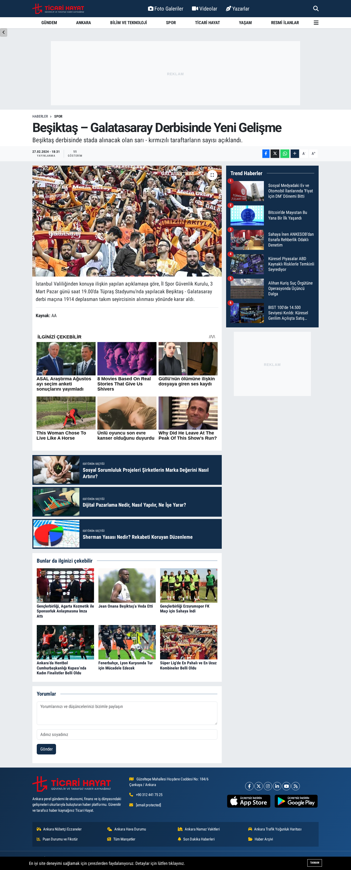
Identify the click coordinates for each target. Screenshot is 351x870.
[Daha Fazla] (295, 153)
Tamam (314, 862)
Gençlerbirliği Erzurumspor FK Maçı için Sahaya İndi (184, 608)
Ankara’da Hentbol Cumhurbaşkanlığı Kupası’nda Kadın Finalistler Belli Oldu (61, 667)
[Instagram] (268, 786)
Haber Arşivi (264, 839)
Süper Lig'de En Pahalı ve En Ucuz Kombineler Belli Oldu (188, 665)
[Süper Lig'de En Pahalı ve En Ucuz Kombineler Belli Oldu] (188, 642)
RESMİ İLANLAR (285, 22)
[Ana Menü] (316, 22)
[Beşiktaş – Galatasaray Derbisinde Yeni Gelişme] (127, 221)
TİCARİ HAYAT (207, 22)
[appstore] (248, 801)
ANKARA (83, 22)
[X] (258, 786)
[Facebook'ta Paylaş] (266, 153)
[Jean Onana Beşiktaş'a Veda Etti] (127, 585)
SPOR (171, 22)
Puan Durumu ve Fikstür (60, 839)
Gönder (46, 749)
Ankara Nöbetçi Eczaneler (62, 829)
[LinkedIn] (277, 786)
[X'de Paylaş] (275, 153)
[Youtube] (286, 786)
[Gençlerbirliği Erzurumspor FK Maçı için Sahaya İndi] (188, 585)
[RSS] (295, 786)
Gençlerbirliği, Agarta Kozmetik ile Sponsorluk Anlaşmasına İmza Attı (65, 611)
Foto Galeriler (168, 8)
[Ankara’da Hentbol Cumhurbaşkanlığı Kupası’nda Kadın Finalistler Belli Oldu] (65, 642)
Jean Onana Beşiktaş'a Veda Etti (125, 606)
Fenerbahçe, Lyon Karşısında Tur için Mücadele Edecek (125, 665)
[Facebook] (249, 786)
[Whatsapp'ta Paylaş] (284, 153)
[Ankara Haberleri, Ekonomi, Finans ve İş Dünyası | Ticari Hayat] (58, 8)
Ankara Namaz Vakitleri (202, 829)
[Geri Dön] (3, 32)
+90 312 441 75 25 (149, 794)
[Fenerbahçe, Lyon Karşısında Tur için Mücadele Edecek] (127, 642)
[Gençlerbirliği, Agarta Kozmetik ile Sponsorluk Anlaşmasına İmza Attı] (65, 585)
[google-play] (296, 801)
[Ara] (316, 8)
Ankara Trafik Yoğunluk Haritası (278, 829)
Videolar (208, 8)
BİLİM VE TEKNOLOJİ (128, 22)
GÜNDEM (49, 22)
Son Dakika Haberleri (199, 839)
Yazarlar (240, 8)
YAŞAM (245, 22)
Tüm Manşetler (124, 839)
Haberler (40, 116)
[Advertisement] (175, 73)
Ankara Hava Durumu (130, 829)
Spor (58, 116)
